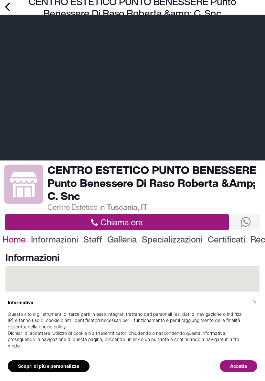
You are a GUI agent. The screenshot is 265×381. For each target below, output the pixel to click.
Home (14, 239)
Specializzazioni (172, 239)
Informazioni (54, 239)
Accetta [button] (238, 366)
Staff (92, 239)
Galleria (122, 239)
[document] (132, 329)
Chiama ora (122, 222)
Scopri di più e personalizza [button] (48, 366)
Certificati (226, 239)
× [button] (255, 301)
